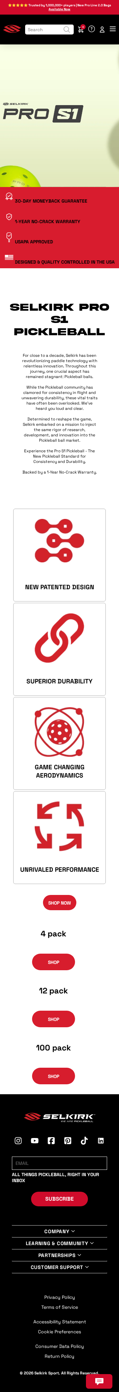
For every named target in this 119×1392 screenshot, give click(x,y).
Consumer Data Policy (59, 1346)
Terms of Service (59, 1307)
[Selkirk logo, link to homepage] (12, 31)
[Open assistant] (99, 1381)
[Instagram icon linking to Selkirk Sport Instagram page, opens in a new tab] (18, 1142)
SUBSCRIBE (59, 1198)
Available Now (59, 9)
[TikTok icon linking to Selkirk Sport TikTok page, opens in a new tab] (84, 1142)
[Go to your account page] (102, 29)
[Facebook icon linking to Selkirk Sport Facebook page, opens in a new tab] (51, 1142)
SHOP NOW (59, 903)
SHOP (53, 962)
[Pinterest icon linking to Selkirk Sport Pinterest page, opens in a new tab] (68, 1142)
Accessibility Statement (59, 1322)
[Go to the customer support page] (91, 29)
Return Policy (59, 1356)
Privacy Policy (59, 1297)
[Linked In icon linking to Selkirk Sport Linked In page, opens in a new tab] (101, 1142)
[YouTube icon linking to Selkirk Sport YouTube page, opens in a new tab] (35, 1142)
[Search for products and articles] (67, 29)
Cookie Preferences (59, 1332)
